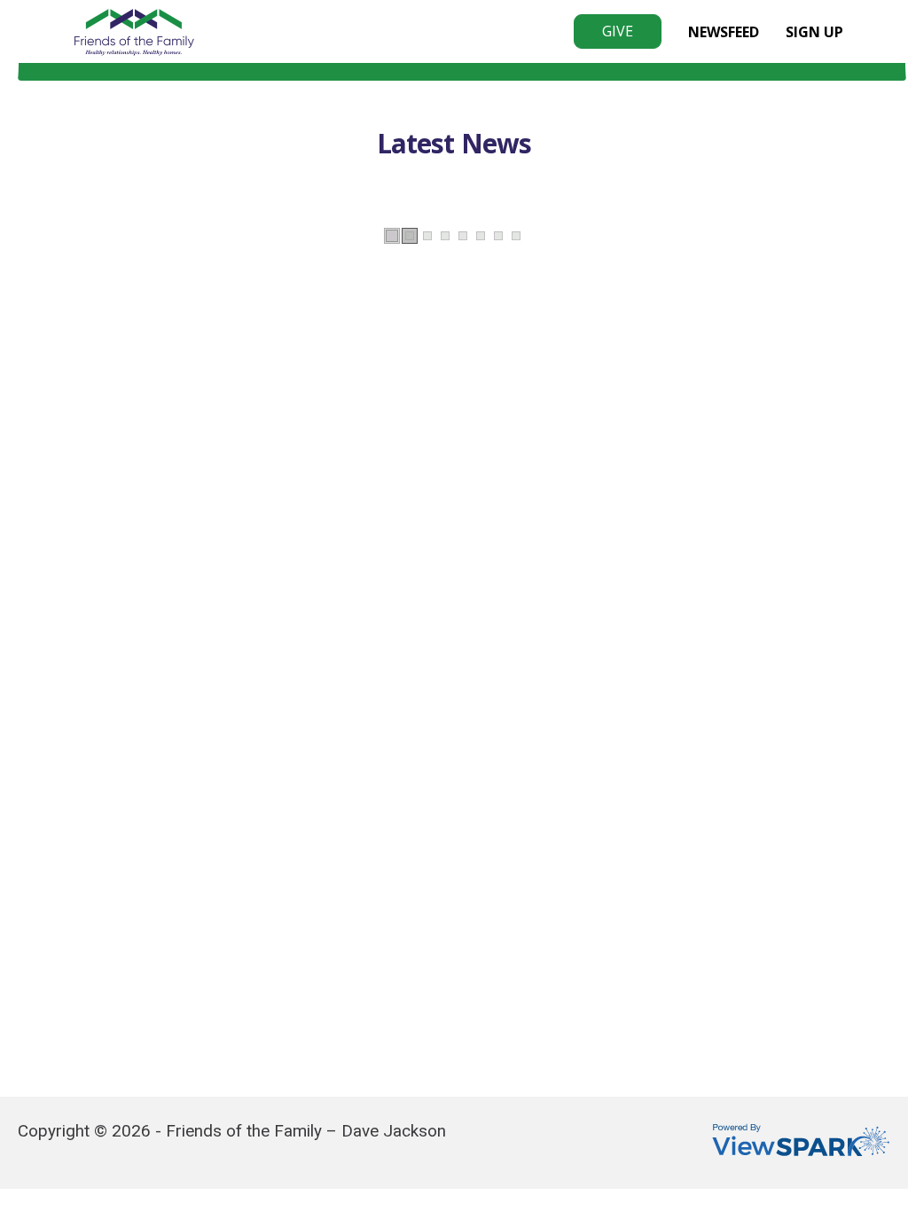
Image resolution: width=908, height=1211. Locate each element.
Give (617, 31)
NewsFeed (723, 32)
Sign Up (814, 32)
